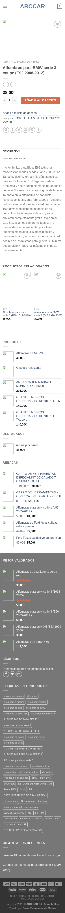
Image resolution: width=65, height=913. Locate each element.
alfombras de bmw (35, 708)
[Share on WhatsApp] (6, 130)
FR (30, 789)
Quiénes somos (20, 896)
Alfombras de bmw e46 (43, 713)
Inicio (6, 62)
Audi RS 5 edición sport (16, 777)
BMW (36, 62)
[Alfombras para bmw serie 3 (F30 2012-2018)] (17, 289)
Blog (35, 896)
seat (57, 818)
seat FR (22, 824)
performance (10, 818)
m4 (36, 812)
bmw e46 (45, 777)
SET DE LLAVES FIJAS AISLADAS (23, 830)
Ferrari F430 (10, 789)
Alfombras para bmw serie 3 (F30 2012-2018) (17, 314)
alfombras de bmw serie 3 (17, 725)
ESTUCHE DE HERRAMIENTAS (35, 783)
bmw (34, 777)
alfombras (32, 696)
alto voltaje (47, 772)
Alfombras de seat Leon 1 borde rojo (36, 855)
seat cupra (9, 824)
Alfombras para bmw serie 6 (18, 760)
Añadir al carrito (40, 100)
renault (48, 818)
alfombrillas (10, 772)
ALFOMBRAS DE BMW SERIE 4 (21, 731)
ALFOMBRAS (22, 62)
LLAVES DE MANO (14, 812)
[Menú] (5, 6)
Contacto (47, 896)
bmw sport (9, 783)
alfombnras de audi (14, 696)
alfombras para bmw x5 (16, 766)
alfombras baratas (37, 702)
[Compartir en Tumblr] (39, 130)
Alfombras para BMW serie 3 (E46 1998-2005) (48, 314)
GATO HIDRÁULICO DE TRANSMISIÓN (25, 795)
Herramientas (11, 801)
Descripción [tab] (11, 151)
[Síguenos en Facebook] (6, 674)
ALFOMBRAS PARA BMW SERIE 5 (23, 754)
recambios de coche (30, 818)
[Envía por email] (26, 130)
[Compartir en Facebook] (13, 130)
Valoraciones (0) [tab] (14, 158)
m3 (29, 812)
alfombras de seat (13, 742)
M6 (42, 812)
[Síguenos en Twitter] (13, 674)
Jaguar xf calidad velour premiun (21, 807)
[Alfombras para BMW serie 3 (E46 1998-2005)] (48, 289)
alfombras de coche (14, 737)
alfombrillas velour (28, 772)
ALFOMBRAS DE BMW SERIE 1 (21, 719)
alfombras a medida (14, 702)
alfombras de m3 (36, 737)
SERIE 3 (27, 118)
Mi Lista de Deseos (33, 899)
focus (23, 789)
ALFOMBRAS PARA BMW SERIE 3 (23, 748)
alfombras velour (40, 766)
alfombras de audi (13, 708)
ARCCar (32, 6)
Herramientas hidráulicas (34, 801)
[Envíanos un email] (19, 674)
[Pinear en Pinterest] (32, 130)
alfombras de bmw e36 (15, 713)
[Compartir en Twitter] (19, 130)
